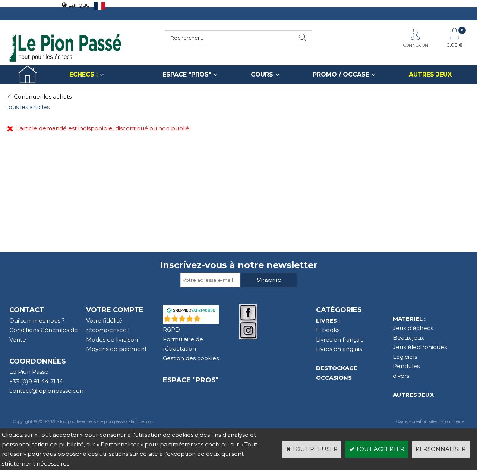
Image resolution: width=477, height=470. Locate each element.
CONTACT (26, 310)
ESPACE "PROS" (186, 74)
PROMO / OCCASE (341, 74)
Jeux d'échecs (413, 328)
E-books (327, 329)
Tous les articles (28, 107)
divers (401, 375)
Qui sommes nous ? (37, 320)
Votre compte (114, 310)
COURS (262, 74)
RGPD (171, 329)
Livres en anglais (339, 348)
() (210, 320)
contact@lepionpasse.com (47, 390)
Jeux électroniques (420, 347)
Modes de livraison (112, 339)
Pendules (406, 366)
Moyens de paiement (116, 348)
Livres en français (339, 339)
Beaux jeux (408, 337)
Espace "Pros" (190, 380)
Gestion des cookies (191, 358)
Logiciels (405, 356)
